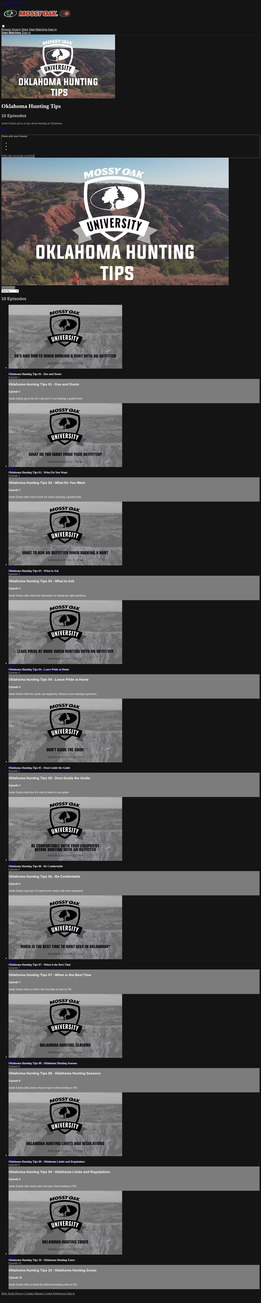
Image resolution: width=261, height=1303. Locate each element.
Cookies (29, 1293)
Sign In (26, 32)
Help (4, 1293)
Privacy (20, 1293)
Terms (11, 1293)
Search (16, 29)
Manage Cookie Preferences (50, 1293)
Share (4, 129)
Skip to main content (13, 2)
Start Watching (38, 29)
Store (24, 29)
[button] (3, 26)
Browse (6, 29)
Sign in (52, 29)
